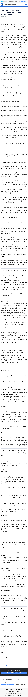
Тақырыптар (7, 681)
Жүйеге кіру (24, 1)
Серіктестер (7, 682)
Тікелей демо (7, 684)
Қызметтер (20, 681)
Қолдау (16, 1)
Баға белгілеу (20, 682)
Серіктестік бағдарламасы (20, 684)
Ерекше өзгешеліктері (7, 679)
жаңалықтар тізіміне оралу (7, 665)
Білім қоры (11, 1)
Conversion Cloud (20, 679)
